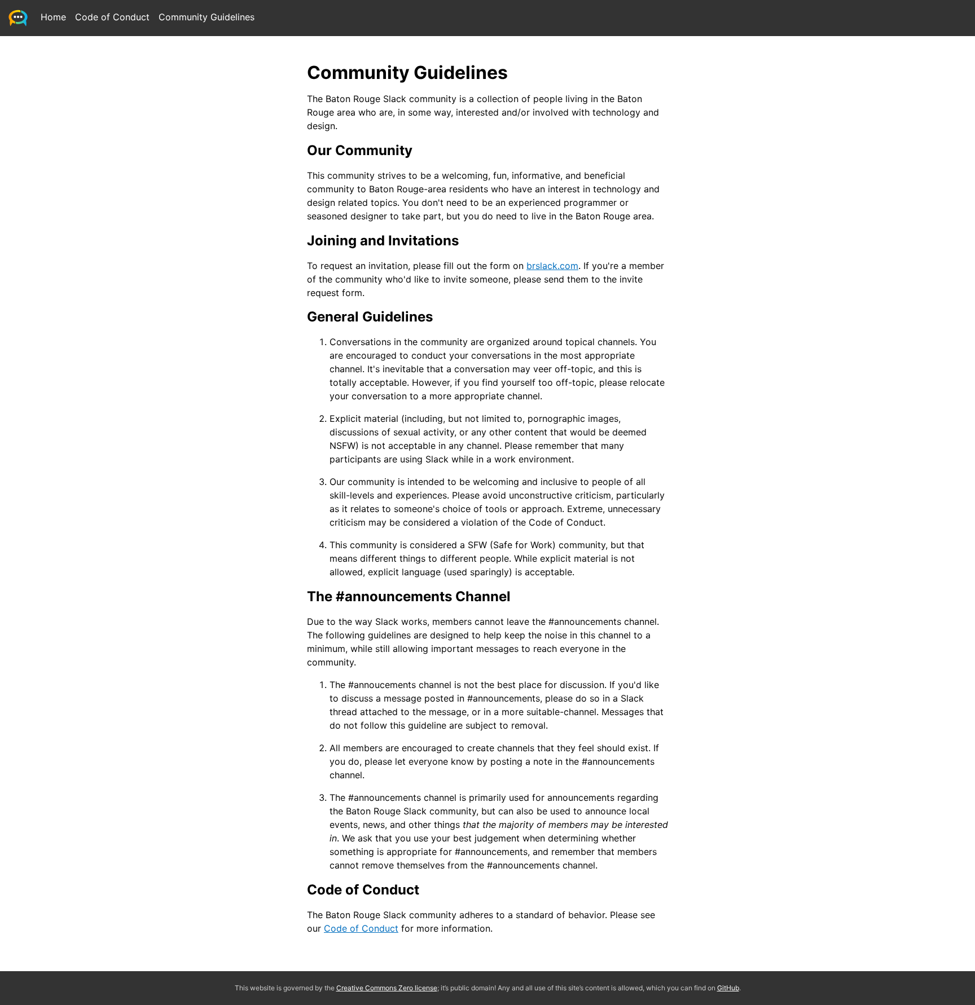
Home (53, 17)
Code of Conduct (112, 17)
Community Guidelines (206, 17)
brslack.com (552, 265)
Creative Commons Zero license (386, 988)
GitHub (728, 988)
